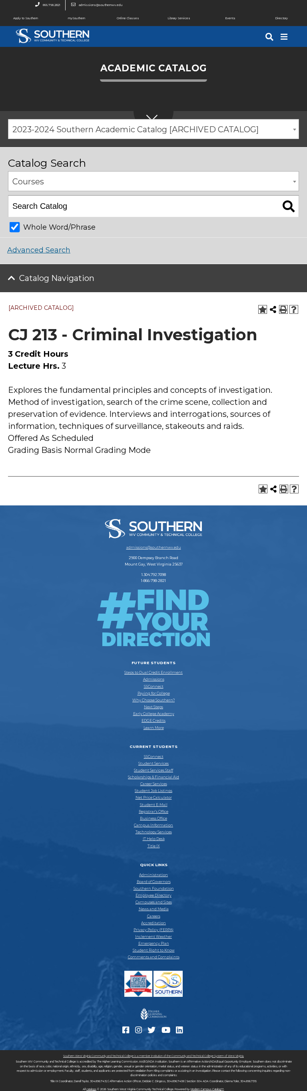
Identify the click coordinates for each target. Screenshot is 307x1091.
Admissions (153, 679)
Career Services (153, 784)
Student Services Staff (153, 770)
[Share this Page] (273, 309)
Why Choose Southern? (153, 700)
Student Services (153, 764)
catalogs (91, 1089)
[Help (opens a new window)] (293, 309)
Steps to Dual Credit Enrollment (153, 673)
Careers (153, 916)
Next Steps (153, 707)
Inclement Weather (153, 937)
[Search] (270, 36)
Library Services (178, 18)
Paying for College (154, 693)
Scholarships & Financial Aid (153, 777)
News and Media (154, 909)
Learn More (154, 728)
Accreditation (153, 923)
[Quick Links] (284, 36)
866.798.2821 (51, 5)
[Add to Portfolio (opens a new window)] (262, 309)
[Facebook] (126, 1032)
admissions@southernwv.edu (101, 5)
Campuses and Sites (154, 902)
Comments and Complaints (153, 957)
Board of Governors (154, 882)
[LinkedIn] (180, 1032)
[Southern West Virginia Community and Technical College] (52, 44)
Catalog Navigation (56, 278)
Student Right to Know (154, 950)
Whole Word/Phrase (59, 227)
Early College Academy (153, 714)
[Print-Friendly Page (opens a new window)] (283, 309)
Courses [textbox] (28, 181)
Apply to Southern (25, 18)
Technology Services (154, 832)
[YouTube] (166, 1032)
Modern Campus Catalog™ (207, 1089)
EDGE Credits (153, 721)
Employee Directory (153, 895)
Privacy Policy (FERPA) (153, 930)
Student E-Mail (153, 805)
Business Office (153, 818)
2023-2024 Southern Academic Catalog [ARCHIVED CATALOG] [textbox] (135, 129)
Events (230, 18)
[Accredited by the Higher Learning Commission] (153, 1020)
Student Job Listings (153, 791)
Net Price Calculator (154, 798)
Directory (281, 18)
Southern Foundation (154, 889)
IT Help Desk (154, 839)
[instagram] (139, 1032)
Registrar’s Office (153, 812)
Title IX (154, 846)
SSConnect (153, 687)
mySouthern (76, 18)
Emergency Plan (153, 943)
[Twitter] (152, 1032)
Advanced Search (38, 250)
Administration (153, 875)
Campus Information (153, 825)
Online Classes (128, 18)
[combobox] (153, 129)
